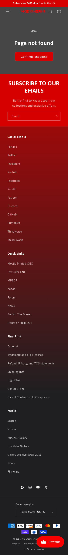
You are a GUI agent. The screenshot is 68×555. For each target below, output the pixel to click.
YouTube (13, 172)
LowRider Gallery (18, 446)
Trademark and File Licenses (25, 354)
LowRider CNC (17, 272)
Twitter (12, 155)
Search (12, 420)
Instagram (14, 163)
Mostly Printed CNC (20, 263)
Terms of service (36, 549)
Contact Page (16, 388)
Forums (12, 146)
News (11, 305)
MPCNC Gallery (17, 437)
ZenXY (12, 288)
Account (13, 346)
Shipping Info (16, 371)
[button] (7, 11)
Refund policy (30, 543)
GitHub (12, 214)
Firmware (13, 471)
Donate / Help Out (20, 322)
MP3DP (12, 280)
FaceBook (14, 180)
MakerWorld (15, 240)
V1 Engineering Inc (32, 539)
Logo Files (14, 380)
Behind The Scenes (20, 314)
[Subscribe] (56, 116)
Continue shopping (34, 56)
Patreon (12, 197)
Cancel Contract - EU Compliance (29, 397)
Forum (12, 297)
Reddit (12, 189)
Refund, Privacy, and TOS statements (31, 363)
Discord (12, 206)
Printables (14, 222)
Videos (12, 429)
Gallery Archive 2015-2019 (25, 454)
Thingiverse (15, 231)
